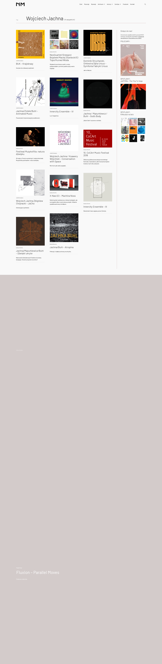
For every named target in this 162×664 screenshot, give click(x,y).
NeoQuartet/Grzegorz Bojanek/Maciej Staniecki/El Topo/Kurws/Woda (64, 57)
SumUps (117, 4)
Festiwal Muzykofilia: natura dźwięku (30, 153)
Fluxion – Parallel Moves (37, 572)
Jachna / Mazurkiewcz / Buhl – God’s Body (95, 115)
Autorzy (109, 4)
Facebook (125, 4)
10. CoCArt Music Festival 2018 (96, 154)
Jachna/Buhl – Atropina (61, 247)
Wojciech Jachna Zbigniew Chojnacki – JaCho (29, 202)
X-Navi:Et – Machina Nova (63, 195)
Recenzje (86, 4)
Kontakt (132, 4)
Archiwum (100, 4)
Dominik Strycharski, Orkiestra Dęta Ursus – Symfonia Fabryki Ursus (95, 63)
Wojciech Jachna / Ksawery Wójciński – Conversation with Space (64, 159)
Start (80, 4)
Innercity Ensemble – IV (61, 111)
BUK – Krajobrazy (24, 63)
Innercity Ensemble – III (95, 206)
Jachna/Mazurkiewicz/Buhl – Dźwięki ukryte (30, 252)
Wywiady (93, 4)
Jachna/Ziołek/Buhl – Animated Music (27, 112)
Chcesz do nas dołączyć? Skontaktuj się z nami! (132, 37)
